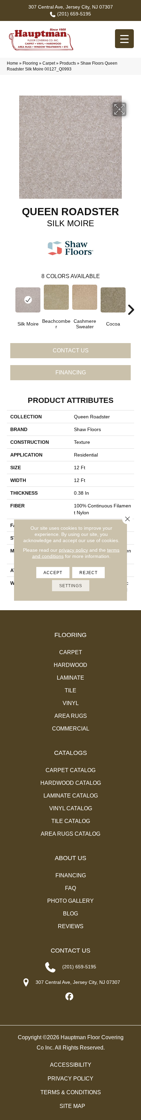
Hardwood (70, 665)
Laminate (70, 678)
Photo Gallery (70, 901)
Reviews (71, 926)
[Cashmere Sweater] (84, 297)
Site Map (72, 1106)
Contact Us (71, 350)
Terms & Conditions (70, 1092)
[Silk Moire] (28, 300)
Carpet (48, 63)
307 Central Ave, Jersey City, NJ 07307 (70, 7)
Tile (70, 690)
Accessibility (70, 1065)
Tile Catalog (70, 821)
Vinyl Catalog (70, 808)
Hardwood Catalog (70, 783)
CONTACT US (70, 950)
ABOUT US (70, 858)
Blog (70, 913)
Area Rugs (70, 716)
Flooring (30, 63)
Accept (52, 572)
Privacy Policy (70, 1078)
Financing (70, 372)
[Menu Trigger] (124, 38)
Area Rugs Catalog (70, 834)
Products (68, 63)
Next (131, 299)
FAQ (70, 888)
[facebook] (70, 996)
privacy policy (73, 550)
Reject (88, 572)
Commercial (70, 729)
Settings (70, 585)
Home (12, 63)
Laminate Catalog (70, 796)
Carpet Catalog (70, 770)
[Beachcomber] (56, 297)
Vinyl (71, 703)
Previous (10, 299)
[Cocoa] (113, 300)
